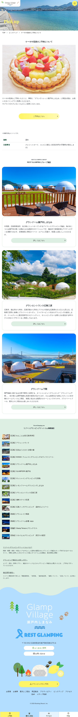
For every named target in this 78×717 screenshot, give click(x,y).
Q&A (33, 694)
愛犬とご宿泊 (25, 691)
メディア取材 (42, 694)
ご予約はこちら (39, 116)
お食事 (15, 691)
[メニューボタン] (74, 3)
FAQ (68, 716)
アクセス (68, 691)
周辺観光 (35, 691)
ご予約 (10, 716)
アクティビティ (46, 691)
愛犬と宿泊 (29, 716)
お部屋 (8, 691)
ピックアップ (58, 691)
